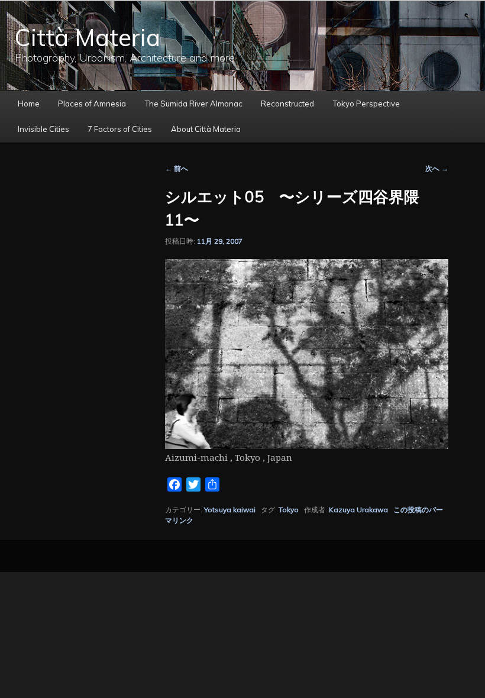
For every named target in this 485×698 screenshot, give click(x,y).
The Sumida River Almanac (193, 103)
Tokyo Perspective (366, 103)
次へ (436, 168)
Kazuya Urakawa (358, 509)
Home (29, 103)
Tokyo (289, 509)
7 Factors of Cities (120, 129)
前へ (176, 168)
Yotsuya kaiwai (230, 509)
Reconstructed (287, 103)
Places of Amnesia (92, 103)
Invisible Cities (43, 129)
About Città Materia (206, 129)
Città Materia (87, 37)
